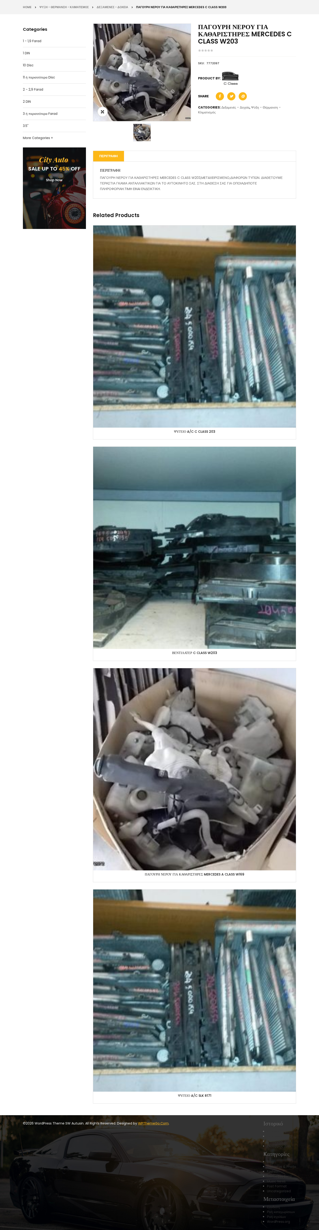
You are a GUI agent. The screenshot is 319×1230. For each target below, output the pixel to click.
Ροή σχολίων (276, 1216)
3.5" (25, 125)
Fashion (273, 1171)
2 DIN (27, 101)
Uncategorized (279, 1191)
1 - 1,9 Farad (32, 41)
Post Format (277, 1186)
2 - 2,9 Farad (33, 89)
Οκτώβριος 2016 (279, 1146)
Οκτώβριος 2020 (279, 1136)
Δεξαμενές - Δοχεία (112, 7)
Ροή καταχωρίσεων (281, 1212)
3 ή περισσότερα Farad (40, 113)
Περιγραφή (108, 156)
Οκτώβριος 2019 (279, 1141)
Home (27, 7)
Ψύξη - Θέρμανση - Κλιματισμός (64, 7)
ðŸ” (102, 111)
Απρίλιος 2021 (277, 1131)
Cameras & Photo (281, 1166)
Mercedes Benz (279, 1176)
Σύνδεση (273, 1207)
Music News (276, 1181)
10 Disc (28, 65)
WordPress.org (278, 1221)
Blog (270, 1161)
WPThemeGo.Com (153, 1123)
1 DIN (26, 53)
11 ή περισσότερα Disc (39, 77)
